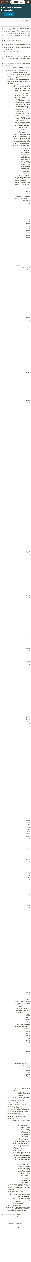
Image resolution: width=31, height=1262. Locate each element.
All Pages (27, 20)
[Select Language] (28, 2)
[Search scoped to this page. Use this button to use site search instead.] (17, 2)
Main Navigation (7, 2)
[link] (16, 2)
